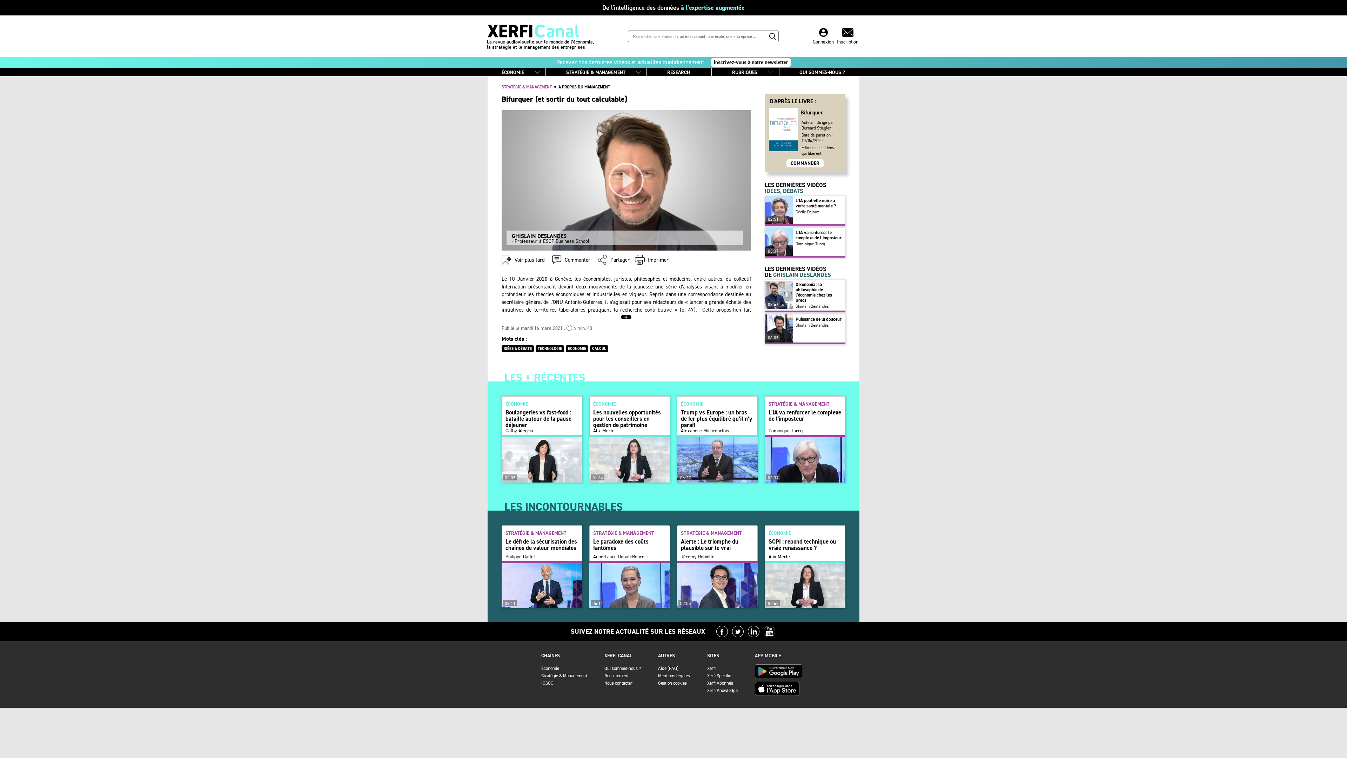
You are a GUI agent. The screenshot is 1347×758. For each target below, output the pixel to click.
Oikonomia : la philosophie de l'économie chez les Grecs (814, 292)
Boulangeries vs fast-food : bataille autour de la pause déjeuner (538, 418)
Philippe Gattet (520, 556)
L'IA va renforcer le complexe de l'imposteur (819, 235)
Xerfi (711, 668)
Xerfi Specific (719, 676)
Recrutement (616, 676)
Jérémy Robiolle (698, 556)
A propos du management (584, 87)
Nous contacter (618, 683)
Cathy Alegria (519, 430)
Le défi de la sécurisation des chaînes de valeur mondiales (541, 544)
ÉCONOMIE (513, 72)
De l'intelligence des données (673, 8)
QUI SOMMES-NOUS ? (822, 72)
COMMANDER (805, 163)
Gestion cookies (672, 683)
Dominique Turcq (810, 243)
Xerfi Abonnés (720, 683)
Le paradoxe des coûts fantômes (621, 544)
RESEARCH (678, 72)
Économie (550, 668)
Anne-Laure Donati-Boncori (620, 556)
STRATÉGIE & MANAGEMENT (595, 72)
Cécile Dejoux (807, 212)
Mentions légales (674, 676)
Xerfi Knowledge (722, 690)
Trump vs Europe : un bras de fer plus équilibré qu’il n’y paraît (716, 418)
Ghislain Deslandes (812, 306)
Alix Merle (604, 430)
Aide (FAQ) (668, 668)
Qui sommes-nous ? (622, 668)
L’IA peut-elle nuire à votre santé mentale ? (816, 203)
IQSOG (547, 683)
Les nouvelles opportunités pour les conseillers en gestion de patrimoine (627, 418)
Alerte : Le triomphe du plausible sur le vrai (709, 544)
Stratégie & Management (564, 676)
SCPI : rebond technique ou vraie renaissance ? (802, 544)
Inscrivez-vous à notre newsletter (751, 62)
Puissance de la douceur (819, 319)
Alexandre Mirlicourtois (705, 430)
